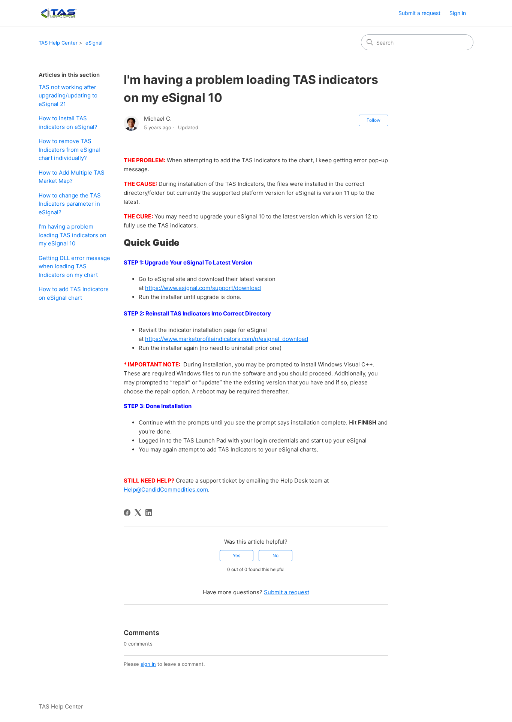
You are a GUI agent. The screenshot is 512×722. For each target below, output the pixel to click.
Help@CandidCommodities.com (166, 489)
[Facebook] (127, 512)
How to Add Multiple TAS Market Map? (72, 177)
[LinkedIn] (148, 512)
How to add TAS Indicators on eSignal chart (74, 293)
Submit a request (419, 13)
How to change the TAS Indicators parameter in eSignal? (70, 204)
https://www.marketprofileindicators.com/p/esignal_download (226, 338)
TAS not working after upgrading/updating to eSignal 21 (68, 96)
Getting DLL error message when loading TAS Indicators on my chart (74, 266)
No (275, 555)
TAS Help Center (58, 43)
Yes (236, 555)
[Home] (58, 13)
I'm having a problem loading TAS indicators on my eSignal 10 (72, 235)
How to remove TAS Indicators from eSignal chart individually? (69, 149)
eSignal (93, 43)
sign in (148, 664)
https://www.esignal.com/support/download (203, 287)
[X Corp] (138, 512)
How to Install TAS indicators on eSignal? (68, 122)
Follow (373, 120)
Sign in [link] (457, 13)
